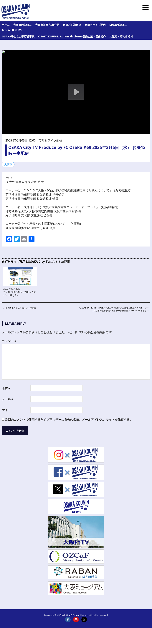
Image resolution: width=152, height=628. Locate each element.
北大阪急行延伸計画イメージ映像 (20, 308)
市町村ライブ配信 (95, 24)
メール (7, 399)
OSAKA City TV (38, 262)
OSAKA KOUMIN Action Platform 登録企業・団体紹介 (72, 36)
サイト (6, 410)
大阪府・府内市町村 (121, 36)
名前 (6, 388)
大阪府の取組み (22, 24)
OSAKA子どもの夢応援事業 (18, 36)
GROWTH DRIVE (12, 30)
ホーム (6, 24)
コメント (9, 341)
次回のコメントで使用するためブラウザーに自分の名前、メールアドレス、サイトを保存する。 (69, 419)
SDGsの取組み (118, 24)
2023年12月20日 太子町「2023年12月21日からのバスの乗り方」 (19, 292)
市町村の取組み (72, 24)
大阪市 (8, 164)
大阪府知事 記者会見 (47, 24)
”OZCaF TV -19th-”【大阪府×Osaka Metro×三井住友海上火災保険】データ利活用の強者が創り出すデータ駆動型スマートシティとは (114, 309)
